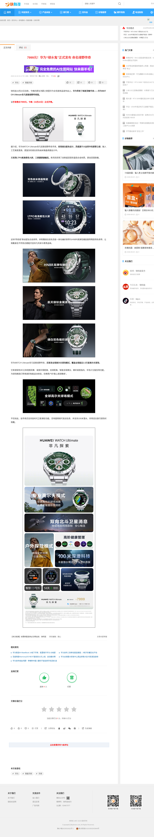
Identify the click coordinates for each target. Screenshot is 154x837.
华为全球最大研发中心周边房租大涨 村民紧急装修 (79, 657)
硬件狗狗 (121, 12)
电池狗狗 (139, 12)
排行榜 (66, 12)
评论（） (23, 48)
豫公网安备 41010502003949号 (88, 828)
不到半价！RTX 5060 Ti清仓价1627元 (136, 32)
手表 (39, 773)
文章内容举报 (102, 637)
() (55, 76)
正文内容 (7, 48)
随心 (40, 76)
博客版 (52, 4)
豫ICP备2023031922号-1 (65, 828)
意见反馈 (35, 802)
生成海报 (88, 728)
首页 (9, 12)
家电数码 (22, 20)
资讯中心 (14, 20)
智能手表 (27, 82)
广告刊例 (35, 806)
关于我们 (11, 798)
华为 (15, 82)
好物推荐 (102, 12)
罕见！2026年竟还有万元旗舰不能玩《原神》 (138, 35)
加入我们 (35, 798)
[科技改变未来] (11, 4)
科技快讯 (25, 12)
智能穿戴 (29, 20)
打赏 (36, 728)
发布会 (85, 12)
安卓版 (35, 4)
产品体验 (46, 12)
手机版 (26, 4)
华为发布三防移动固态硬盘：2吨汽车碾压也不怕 (79, 653)
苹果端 (43, 4)
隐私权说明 (12, 802)
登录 (152, 3)
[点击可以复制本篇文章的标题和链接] (58, 76)
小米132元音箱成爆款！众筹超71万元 (136, 38)
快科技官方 (67, 802)
